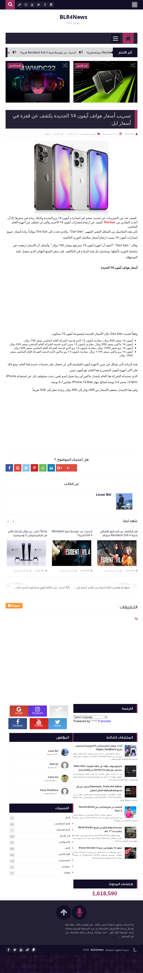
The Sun (109, 222)
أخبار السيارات (63, 830)
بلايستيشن (64, 860)
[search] (10, 4)
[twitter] (15, 950)
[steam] (27, 950)
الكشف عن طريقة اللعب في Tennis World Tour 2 (100, 808)
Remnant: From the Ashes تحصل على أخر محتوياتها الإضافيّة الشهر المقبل (99, 788)
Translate (104, 721)
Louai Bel (130, 570)
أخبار (67, 817)
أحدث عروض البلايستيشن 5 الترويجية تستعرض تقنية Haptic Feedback (98, 747)
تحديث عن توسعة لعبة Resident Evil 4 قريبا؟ (65, 53)
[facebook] (8, 950)
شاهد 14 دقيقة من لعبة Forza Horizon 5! (100, 848)
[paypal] (33, 950)
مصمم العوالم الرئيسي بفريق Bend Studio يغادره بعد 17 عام (100, 829)
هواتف (67, 873)
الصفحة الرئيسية (88, 133)
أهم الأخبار (64, 854)
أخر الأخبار (65, 836)
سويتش (65, 866)
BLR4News (73, 17)
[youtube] (21, 950)
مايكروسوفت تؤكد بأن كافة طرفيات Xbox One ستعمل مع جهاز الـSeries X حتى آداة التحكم (98, 768)
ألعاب (67, 848)
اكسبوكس (64, 842)
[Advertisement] (70, 296)
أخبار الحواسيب (62, 823)
